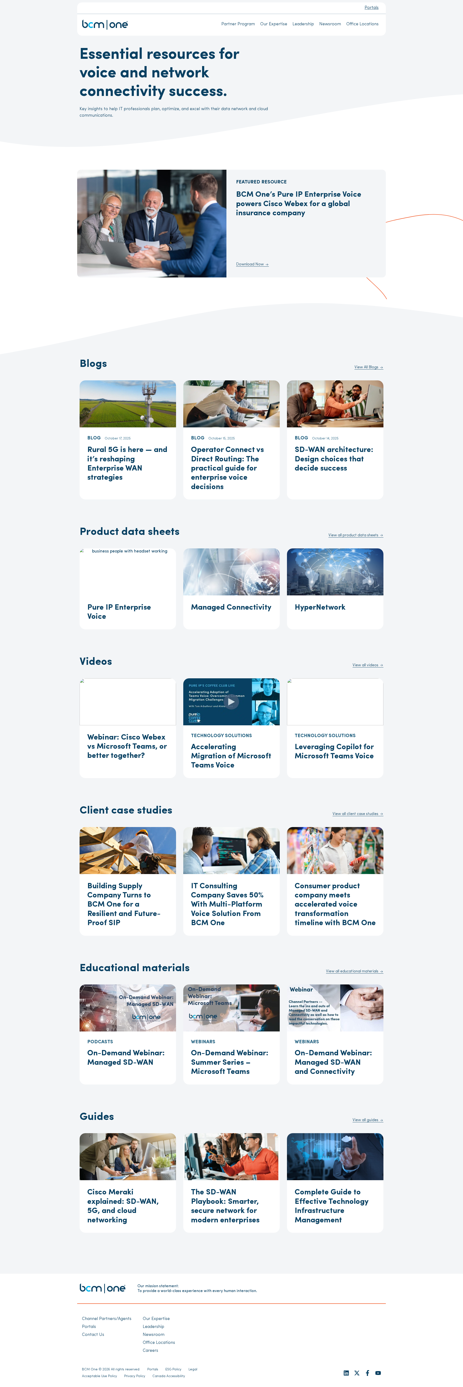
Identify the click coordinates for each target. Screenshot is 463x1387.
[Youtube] (378, 1373)
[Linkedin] (346, 1373)
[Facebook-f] (367, 1373)
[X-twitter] (357, 1373)
